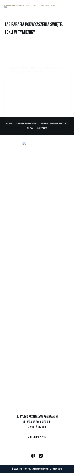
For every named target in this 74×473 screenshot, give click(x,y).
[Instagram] (41, 456)
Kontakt (42, 128)
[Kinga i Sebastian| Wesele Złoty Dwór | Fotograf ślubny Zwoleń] (37, 101)
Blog (30, 128)
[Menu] (68, 6)
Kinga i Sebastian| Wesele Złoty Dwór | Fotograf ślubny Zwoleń (37, 69)
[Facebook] (33, 456)
